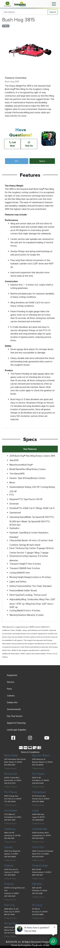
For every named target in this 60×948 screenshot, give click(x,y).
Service (10, 682)
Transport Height (17, 563)
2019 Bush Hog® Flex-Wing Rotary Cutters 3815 (32, 455)
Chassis (13, 540)
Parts (9, 688)
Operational (15, 512)
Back (6, 26)
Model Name (15, 469)
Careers (11, 695)
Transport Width (17, 568)
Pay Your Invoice (14, 716)
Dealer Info (12, 702)
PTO (11, 494)
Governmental (14, 709)
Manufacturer (15, 464)
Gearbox (13, 487)
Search (53, 12)
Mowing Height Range (19, 577)
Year (11, 460)
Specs (42, 161)
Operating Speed (17, 517)
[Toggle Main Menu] (54, 4)
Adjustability (15, 599)
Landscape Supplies (16, 729)
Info (16, 161)
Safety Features (17, 586)
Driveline (13, 508)
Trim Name (14, 473)
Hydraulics (14, 528)
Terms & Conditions (30, 752)
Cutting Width (16, 572)
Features (13, 590)
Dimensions (15, 556)
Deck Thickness (17, 548)
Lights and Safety (17, 581)
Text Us (29, 145)
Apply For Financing (16, 723)
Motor (12, 482)
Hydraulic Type (16, 532)
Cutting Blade (15, 610)
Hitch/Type (14, 595)
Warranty (13, 615)
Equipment (12, 675)
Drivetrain (14, 503)
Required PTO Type (18, 499)
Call (13, 144)
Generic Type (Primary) (20, 478)
